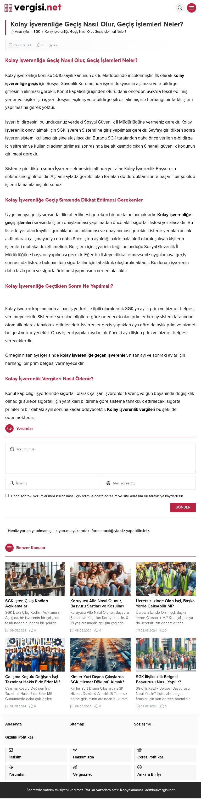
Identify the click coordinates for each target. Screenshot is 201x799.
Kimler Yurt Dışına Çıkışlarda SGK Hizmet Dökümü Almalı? (97, 679)
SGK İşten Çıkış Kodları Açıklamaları (26, 603)
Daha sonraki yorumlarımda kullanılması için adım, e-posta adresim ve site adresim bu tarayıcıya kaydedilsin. (97, 496)
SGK (37, 32)
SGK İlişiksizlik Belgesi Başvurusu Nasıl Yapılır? (158, 679)
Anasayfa (22, 32)
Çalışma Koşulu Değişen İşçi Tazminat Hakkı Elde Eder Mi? (32, 679)
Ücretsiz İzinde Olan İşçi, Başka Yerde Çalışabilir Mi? (165, 603)
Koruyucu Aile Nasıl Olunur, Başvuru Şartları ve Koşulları (97, 603)
